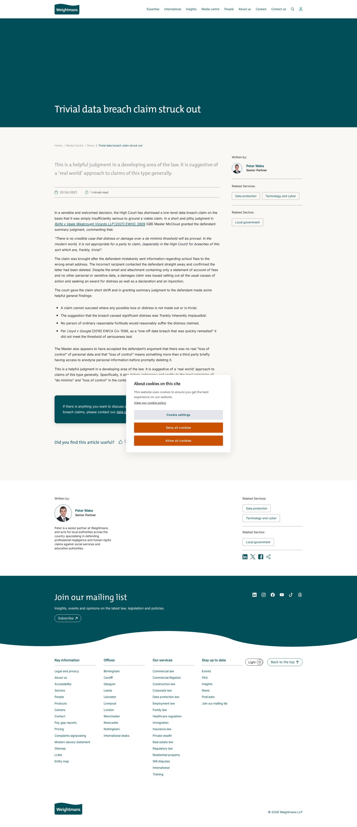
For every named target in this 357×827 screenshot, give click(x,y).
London (109, 710)
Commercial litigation (167, 677)
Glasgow (109, 684)
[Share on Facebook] (260, 556)
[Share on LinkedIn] (245, 556)
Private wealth (162, 735)
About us (245, 9)
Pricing (59, 729)
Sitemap (60, 748)
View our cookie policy (150, 402)
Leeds (108, 690)
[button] (68, 618)
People (229, 9)
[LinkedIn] (254, 594)
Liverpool (110, 703)
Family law (160, 710)
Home (58, 145)
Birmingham (112, 671)
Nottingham (112, 729)
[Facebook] (272, 594)
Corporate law (162, 690)
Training (158, 774)
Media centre (210, 9)
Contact (60, 716)
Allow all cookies (178, 440)
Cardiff (108, 677)
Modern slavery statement (72, 742)
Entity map (62, 761)
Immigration (161, 722)
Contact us (278, 9)
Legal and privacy (67, 671)
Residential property (166, 755)
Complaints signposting (70, 735)
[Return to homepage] (67, 9)
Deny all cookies (178, 427)
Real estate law (163, 742)
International (172, 9)
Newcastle (111, 722)
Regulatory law (163, 748)
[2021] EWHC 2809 (100, 224)
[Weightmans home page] (68, 809)
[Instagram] (263, 594)
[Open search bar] (290, 9)
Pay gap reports (65, 722)
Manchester (112, 716)
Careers (261, 9)
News (91, 145)
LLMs (58, 755)
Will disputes (161, 761)
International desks (116, 735)
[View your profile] (300, 9)
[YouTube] (281, 594)
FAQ (205, 677)
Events (206, 671)
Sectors (60, 690)
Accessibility (63, 684)
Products (61, 703)
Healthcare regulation (167, 716)
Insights (191, 9)
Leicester (110, 696)
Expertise (153, 9)
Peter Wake (255, 166)
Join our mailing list (214, 703)
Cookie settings (178, 414)
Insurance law (162, 729)
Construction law (164, 684)
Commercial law (163, 671)
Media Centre (74, 145)
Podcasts (208, 696)
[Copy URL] (268, 556)
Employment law (164, 703)
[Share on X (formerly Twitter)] (252, 556)
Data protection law (166, 696)
